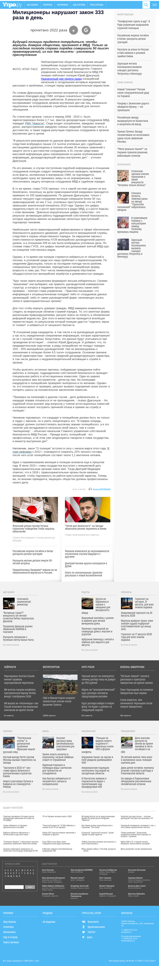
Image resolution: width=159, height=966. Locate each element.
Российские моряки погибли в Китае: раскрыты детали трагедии (33, 553)
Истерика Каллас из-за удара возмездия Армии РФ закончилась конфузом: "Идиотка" (98, 818)
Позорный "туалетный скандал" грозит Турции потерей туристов (98, 834)
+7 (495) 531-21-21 (129, 930)
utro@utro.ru (126, 932)
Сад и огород (79, 4)
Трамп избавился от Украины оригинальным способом (15, 826)
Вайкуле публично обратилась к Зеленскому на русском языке (16, 834)
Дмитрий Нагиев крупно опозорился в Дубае (86, 565)
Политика (47, 4)
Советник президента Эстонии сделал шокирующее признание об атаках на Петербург (18, 818)
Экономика (62, 4)
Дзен (89, 937)
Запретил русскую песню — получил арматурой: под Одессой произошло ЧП (137, 817)
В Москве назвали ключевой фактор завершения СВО (57, 850)
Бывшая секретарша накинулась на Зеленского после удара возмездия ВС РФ (20, 850)
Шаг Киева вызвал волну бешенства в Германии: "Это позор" (97, 826)
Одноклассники (96, 927)
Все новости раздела (11, 645)
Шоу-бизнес (32, 4)
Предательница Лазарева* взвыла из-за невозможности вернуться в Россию (35, 571)
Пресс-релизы (96, 4)
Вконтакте (93, 922)
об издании (49, 922)
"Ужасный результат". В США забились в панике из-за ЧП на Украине (58, 826)
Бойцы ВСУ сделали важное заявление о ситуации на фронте (59, 834)
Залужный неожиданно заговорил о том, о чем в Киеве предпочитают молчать (138, 826)
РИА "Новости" (34, 123)
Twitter (91, 932)
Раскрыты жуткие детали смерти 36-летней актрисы (32, 562)
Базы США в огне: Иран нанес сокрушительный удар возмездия (56, 843)
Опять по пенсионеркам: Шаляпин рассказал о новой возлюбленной (83, 574)
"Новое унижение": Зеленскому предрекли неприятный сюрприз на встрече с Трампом (136, 834)
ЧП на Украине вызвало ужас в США (56, 816)
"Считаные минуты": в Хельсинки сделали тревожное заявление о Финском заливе (20, 843)
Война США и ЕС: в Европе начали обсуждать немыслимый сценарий (135, 843)
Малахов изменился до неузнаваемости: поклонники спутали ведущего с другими (87, 554)
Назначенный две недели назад (61, 78)
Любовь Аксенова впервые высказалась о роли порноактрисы (99, 843)
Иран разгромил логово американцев (136, 849)
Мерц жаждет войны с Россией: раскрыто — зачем (99, 850)
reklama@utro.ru (128, 941)
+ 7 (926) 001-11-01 (129, 938)
